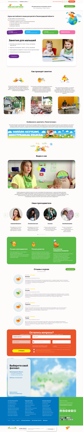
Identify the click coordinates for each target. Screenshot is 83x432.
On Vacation (27, 415)
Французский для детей (47, 411)
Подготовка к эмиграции (13, 415)
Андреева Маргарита (16, 223)
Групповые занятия (11, 402)
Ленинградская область (13, 1)
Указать (55, 346)
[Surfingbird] (64, 419)
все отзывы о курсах (41, 271)
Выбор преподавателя (29, 412)
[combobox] (33, 341)
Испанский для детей (46, 409)
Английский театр (11, 406)
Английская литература (12, 414)
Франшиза (71, 1)
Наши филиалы (39, 8)
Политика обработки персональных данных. (43, 350)
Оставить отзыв (70, 269)
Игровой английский (46, 402)
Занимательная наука (12, 411)
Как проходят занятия (46, 6)
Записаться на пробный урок (16, 393)
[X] (65, 418)
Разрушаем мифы (29, 400)
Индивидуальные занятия (47, 414)
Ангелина (50, 223)
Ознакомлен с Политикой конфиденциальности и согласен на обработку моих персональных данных (53, 350)
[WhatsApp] (69, 419)
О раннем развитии (29, 402)
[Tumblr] (65, 419)
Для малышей (45, 403)
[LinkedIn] (60, 419)
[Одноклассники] (62, 418)
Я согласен (50, 429)
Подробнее (14, 56)
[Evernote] (69, 418)
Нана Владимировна (67, 223)
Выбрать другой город (16, 377)
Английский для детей (13, 400)
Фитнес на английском (12, 412)
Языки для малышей (29, 403)
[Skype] (70, 419)
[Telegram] (72, 419)
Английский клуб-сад (12, 403)
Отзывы (44, 8)
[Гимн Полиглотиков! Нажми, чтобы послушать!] (62, 2)
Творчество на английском (13, 409)
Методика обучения (36, 6)
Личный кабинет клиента (66, 405)
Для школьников (45, 406)
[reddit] (70, 418)
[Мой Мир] (64, 418)
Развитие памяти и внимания (31, 408)
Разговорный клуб (11, 405)
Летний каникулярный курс (30, 414)
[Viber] (67, 419)
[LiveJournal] (62, 419)
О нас (34, 8)
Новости (48, 8)
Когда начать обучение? (30, 405)
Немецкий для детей (46, 408)
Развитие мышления (29, 409)
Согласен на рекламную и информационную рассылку (45, 351)
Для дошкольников (46, 405)
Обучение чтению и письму (47, 412)
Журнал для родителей (47, 415)
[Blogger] (67, 418)
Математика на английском (13, 408)
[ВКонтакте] (60, 418)
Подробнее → (28, 283)
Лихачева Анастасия (33, 223)
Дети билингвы (28, 411)
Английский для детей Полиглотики (17, 161)
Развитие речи (28, 406)
